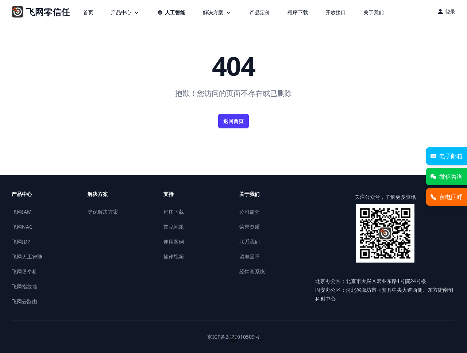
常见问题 (173, 226)
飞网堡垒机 (24, 271)
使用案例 (173, 241)
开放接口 (335, 12)
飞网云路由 (24, 301)
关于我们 (373, 12)
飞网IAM (22, 211)
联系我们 (249, 241)
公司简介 (249, 211)
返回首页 (233, 120)
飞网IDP (21, 241)
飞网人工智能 (27, 256)
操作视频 (173, 256)
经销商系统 (252, 271)
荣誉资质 (249, 226)
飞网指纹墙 (24, 286)
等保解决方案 (103, 211)
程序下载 (297, 12)
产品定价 (260, 12)
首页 (88, 12)
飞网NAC (22, 226)
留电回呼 (249, 256)
